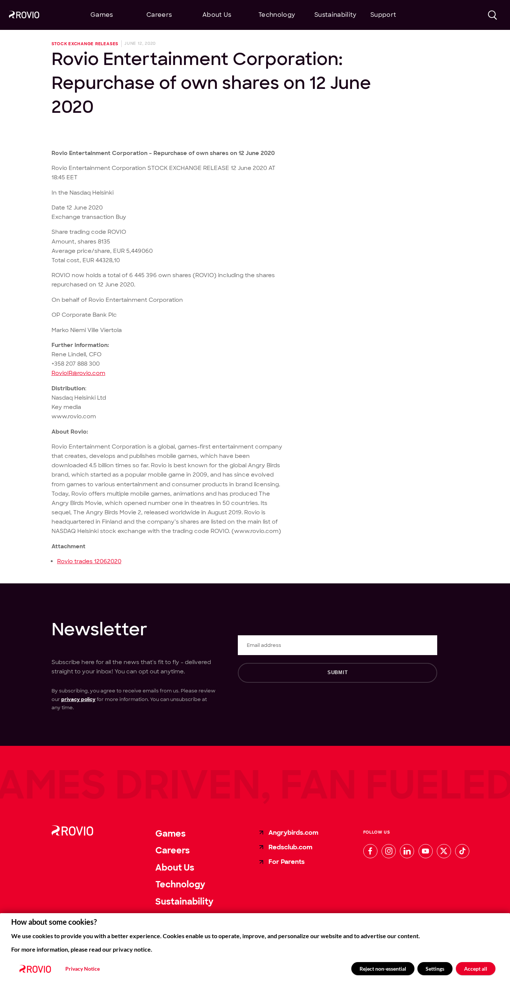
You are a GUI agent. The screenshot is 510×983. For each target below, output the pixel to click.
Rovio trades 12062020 (89, 561)
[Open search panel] (492, 15)
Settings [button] (435, 968)
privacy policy (78, 699)
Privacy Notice (82, 968)
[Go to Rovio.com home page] (24, 16)
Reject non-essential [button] (383, 968)
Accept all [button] (475, 968)
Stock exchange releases (85, 43)
